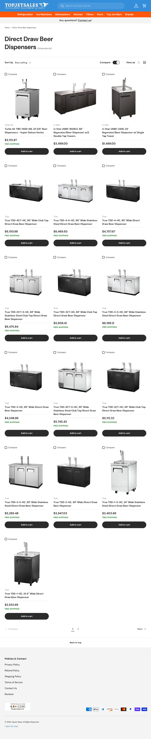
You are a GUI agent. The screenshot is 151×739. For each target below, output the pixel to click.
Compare (105, 62)
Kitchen (78, 14)
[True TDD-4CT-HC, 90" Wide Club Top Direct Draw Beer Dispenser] (27, 190)
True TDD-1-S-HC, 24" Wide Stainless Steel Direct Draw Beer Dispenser (123, 504)
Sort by (9, 62)
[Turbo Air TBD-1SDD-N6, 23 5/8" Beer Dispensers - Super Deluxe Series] (27, 99)
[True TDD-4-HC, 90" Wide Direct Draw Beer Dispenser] (124, 190)
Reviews (9, 694)
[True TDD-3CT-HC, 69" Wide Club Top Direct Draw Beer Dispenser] (76, 282)
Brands (129, 14)
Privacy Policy (12, 664)
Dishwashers (62, 14)
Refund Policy (12, 670)
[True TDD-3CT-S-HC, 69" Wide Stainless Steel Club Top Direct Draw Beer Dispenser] (27, 282)
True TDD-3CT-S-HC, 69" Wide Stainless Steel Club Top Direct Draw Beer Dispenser (26, 315)
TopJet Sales (17, 722)
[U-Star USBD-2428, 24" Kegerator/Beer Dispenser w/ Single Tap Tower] (124, 99)
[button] (144, 6)
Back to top (75, 642)
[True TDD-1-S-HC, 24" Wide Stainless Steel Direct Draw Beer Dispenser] (124, 472)
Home (7, 27)
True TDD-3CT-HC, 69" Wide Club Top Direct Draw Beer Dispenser (75, 313)
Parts (100, 14)
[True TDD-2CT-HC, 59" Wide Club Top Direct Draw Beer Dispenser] (124, 377)
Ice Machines (44, 14)
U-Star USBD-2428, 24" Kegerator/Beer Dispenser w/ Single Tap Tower (123, 132)
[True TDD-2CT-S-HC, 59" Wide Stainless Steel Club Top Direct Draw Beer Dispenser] (76, 377)
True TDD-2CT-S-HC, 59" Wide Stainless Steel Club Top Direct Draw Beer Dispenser (75, 410)
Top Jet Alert (114, 14)
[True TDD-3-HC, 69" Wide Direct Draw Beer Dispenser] (27, 377)
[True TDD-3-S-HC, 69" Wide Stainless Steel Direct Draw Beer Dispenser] (124, 282)
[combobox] (91, 6)
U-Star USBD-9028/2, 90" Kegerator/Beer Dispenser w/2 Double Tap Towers (71, 132)
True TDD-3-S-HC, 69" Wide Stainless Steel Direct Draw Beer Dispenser (124, 313)
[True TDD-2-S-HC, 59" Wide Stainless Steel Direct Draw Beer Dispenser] (27, 472)
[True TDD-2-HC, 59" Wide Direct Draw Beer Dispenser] (76, 472)
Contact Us (11, 688)
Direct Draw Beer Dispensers (24, 27)
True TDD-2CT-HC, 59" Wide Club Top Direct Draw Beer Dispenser (124, 408)
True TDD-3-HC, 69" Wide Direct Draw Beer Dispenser (27, 408)
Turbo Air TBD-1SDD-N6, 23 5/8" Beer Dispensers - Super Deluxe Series (26, 130)
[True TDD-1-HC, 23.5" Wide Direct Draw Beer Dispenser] (27, 564)
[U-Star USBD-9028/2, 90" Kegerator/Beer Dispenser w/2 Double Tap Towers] (76, 99)
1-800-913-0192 (11, 726)
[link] (37, 629)
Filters (90, 14)
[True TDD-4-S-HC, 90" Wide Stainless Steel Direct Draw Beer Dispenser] (76, 190)
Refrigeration (25, 14)
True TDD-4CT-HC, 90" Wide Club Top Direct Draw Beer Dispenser (26, 222)
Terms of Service (14, 682)
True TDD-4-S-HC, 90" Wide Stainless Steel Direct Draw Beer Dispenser (75, 222)
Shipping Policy (13, 676)
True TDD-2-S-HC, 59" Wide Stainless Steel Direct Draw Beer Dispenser (26, 504)
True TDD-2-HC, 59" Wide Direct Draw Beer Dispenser (75, 504)
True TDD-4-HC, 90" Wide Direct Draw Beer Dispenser (121, 222)
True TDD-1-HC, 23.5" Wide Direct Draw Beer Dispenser (24, 595)
